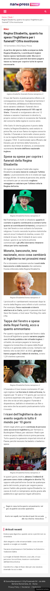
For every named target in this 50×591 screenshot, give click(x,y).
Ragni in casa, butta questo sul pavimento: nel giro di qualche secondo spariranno (24, 507)
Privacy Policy (13, 587)
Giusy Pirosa (26, 46)
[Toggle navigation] (5, 11)
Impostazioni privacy (42, 589)
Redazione (36, 587)
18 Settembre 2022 (12, 46)
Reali (6, 29)
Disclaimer (26, 587)
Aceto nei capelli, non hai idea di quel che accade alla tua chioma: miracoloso (24, 517)
